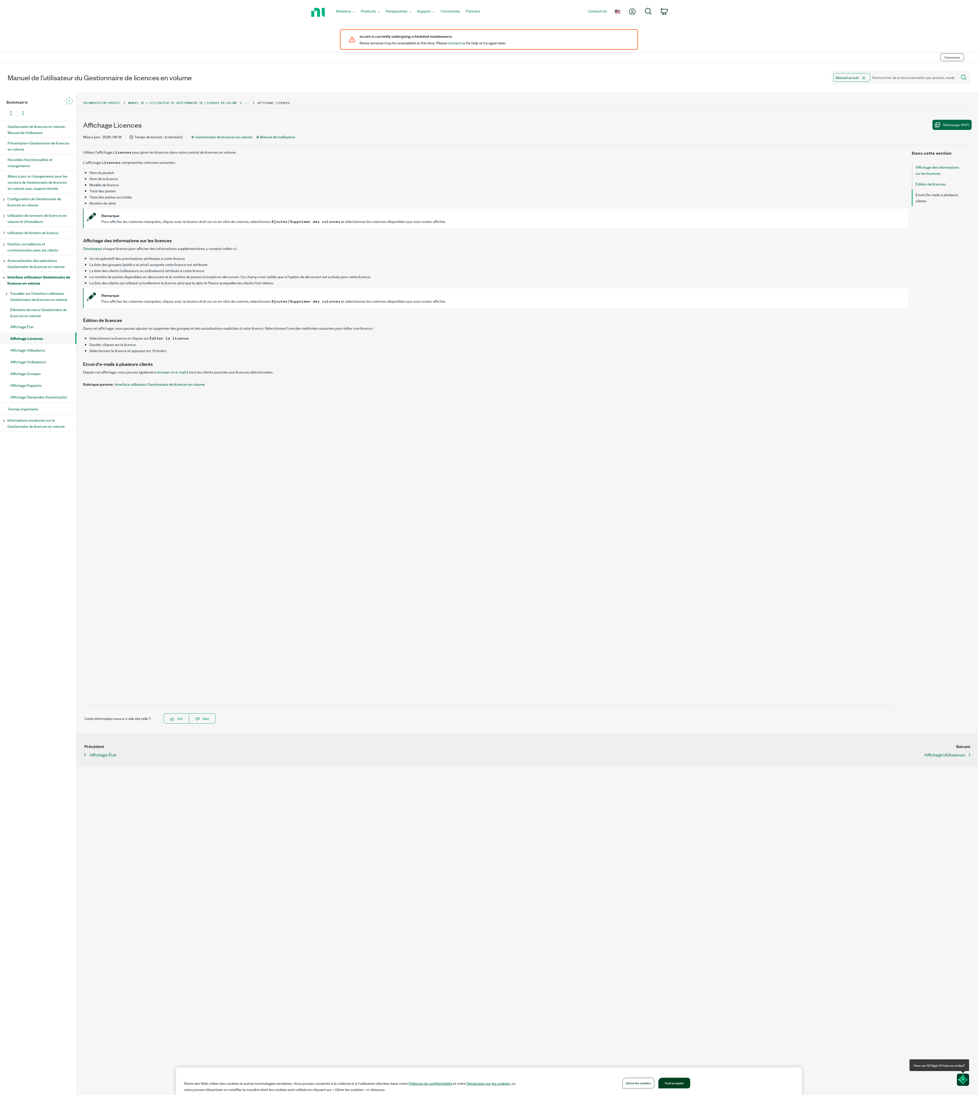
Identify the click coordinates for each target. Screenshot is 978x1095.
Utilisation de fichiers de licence (32, 232)
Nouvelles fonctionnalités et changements (30, 162)
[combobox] (894, 77)
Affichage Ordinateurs (28, 361)
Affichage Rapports (26, 385)
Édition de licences (931, 183)
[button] (863, 78)
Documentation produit (101, 103)
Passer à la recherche (70, 46)
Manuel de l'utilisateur (277, 136)
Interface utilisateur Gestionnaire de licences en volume (38, 280)
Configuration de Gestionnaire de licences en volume (34, 201)
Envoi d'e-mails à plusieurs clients (937, 197)
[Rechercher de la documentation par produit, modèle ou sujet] (963, 77)
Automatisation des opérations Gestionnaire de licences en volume (36, 263)
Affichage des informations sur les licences (937, 170)
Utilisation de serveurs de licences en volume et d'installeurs (37, 218)
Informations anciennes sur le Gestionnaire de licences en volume (36, 423)
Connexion (952, 57)
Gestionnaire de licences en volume (223, 136)
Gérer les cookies (638, 1082)
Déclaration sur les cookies (488, 1083)
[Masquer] (69, 101)
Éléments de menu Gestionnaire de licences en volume (38, 312)
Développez (92, 248)
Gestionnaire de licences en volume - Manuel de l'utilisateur (37, 129)
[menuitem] (345, 12)
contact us (456, 42)
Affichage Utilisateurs (27, 350)
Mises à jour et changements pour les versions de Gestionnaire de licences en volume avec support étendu (37, 182)
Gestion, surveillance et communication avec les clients (32, 246)
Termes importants (23, 408)
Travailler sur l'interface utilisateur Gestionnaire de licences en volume (38, 296)
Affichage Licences (26, 338)
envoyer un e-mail (171, 372)
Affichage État (22, 326)
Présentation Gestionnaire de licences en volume (38, 146)
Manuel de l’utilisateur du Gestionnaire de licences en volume (182, 103)
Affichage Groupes (25, 373)
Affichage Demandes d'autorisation (38, 396)
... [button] (247, 103)
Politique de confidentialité (430, 1083)
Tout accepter (674, 1082)
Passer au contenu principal (25, 46)
